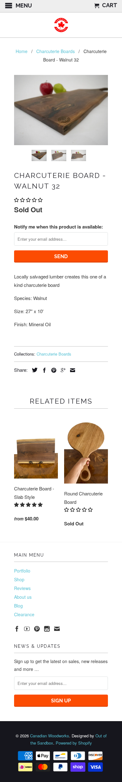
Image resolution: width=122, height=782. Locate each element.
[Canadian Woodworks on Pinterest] (37, 629)
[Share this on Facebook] (43, 370)
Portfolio (22, 571)
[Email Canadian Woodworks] (57, 629)
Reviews (22, 588)
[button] (29, 199)
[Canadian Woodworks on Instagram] (47, 629)
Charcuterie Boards (54, 354)
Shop (19, 579)
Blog (18, 605)
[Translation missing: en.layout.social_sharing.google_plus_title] (62, 370)
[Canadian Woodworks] (61, 25)
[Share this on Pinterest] (52, 370)
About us (23, 597)
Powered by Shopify (74, 743)
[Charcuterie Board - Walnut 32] (61, 110)
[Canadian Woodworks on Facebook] (17, 629)
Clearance (24, 614)
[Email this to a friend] (71, 370)
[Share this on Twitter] (33, 370)
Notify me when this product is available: (58, 226)
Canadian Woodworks (49, 736)
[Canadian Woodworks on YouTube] (27, 629)
